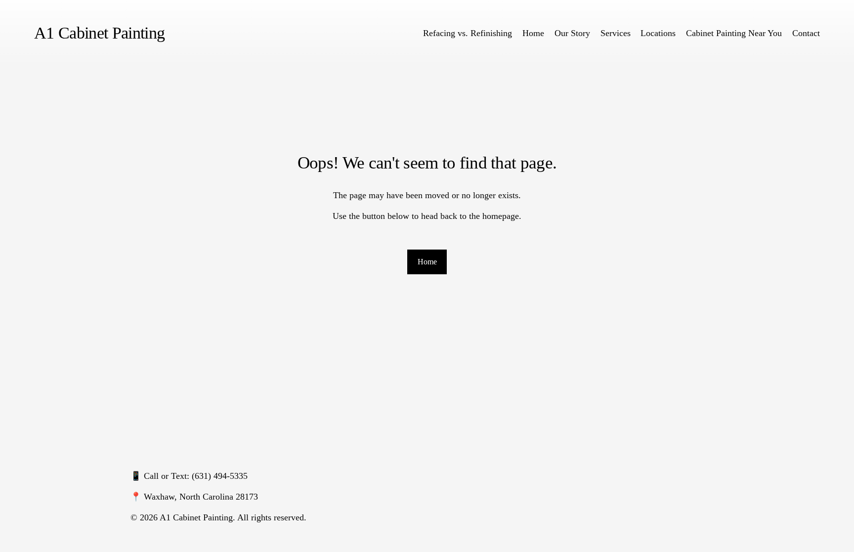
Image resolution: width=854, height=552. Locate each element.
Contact (806, 33)
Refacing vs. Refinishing (467, 33)
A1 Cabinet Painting (99, 33)
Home (533, 33)
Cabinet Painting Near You (734, 33)
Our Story (572, 33)
